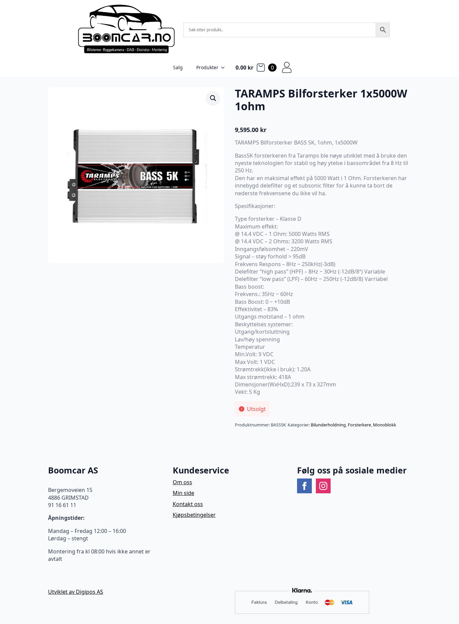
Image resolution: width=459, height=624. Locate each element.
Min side (183, 493)
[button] (213, 98)
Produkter (207, 67)
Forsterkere (359, 425)
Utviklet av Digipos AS (75, 591)
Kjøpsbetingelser (194, 514)
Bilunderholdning (328, 425)
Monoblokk (384, 425)
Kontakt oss (188, 504)
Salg (178, 67)
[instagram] (323, 486)
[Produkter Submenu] (224, 67)
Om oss (182, 482)
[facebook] (304, 486)
